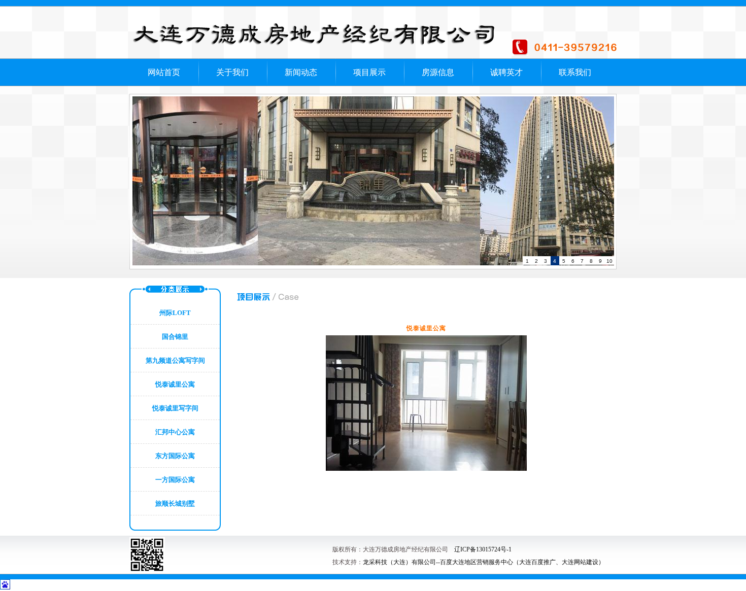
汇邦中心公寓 (175, 432)
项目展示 (369, 72)
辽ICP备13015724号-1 (483, 549)
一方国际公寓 (175, 479)
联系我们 (575, 72)
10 (609, 261)
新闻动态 (301, 72)
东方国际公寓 (175, 456)
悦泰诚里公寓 (175, 384)
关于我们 (232, 72)
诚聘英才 (506, 72)
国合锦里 (175, 336)
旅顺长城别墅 (175, 503)
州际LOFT (175, 313)
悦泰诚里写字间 (175, 408)
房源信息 (438, 72)
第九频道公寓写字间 (175, 360)
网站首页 (164, 72)
